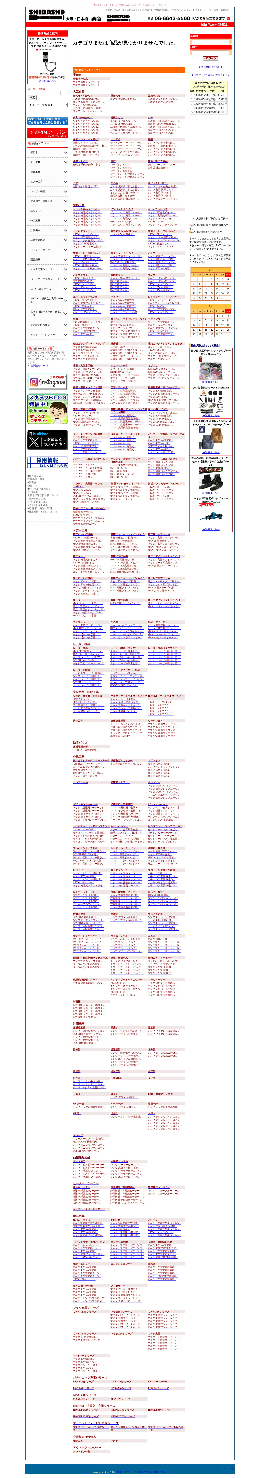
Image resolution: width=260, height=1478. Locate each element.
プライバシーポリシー (182, 10)
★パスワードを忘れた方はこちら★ (210, 75)
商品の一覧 (119, 10)
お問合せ (225, 10)
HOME (109, 10)
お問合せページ (39, 365)
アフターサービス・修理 (206, 10)
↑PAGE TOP (227, 1469)
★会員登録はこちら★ (210, 67)
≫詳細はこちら (47, 80)
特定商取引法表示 (161, 10)
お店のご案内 (144, 10)
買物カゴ (131, 10)
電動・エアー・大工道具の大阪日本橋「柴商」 (142, 1472)
